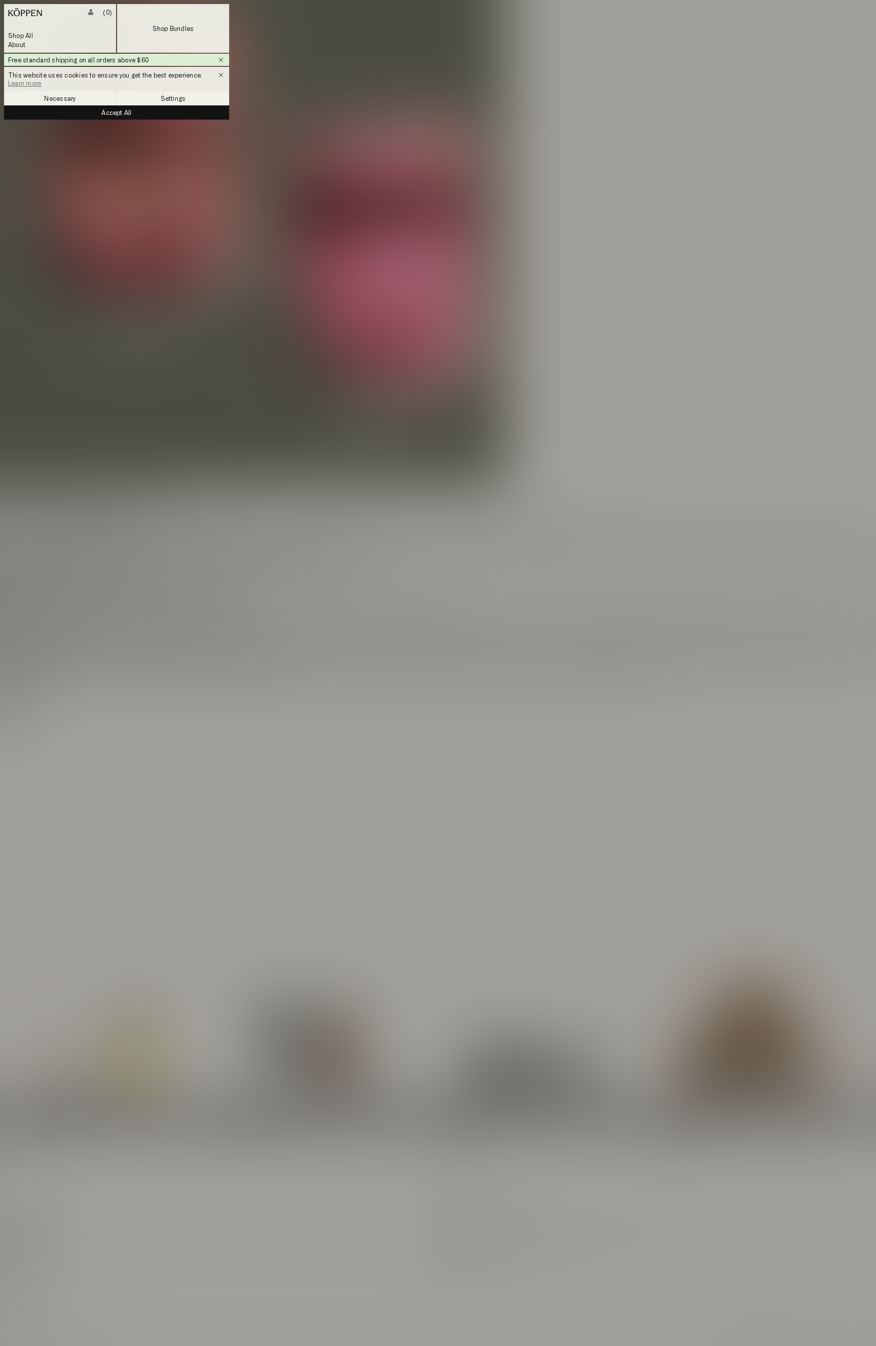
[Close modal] (438, 673)
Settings (173, 98)
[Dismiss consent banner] (221, 75)
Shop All (20, 35)
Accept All (116, 112)
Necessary (60, 98)
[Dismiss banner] (221, 60)
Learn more (24, 83)
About (16, 44)
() (107, 12)
